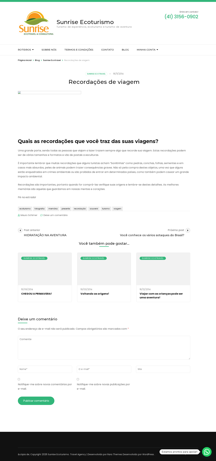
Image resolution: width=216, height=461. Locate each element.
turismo (106, 208)
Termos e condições (78, 49)
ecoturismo (25, 208)
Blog (125, 49)
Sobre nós (49, 49)
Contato (107, 49)
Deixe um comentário (55, 215)
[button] (207, 452)
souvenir (94, 208)
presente (66, 208)
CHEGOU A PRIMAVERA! (36, 294)
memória (53, 208)
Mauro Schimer (29, 215)
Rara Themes (114, 454)
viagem (117, 208)
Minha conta (146, 49)
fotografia (39, 208)
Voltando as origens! (94, 294)
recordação (80, 208)
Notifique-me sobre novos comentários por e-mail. (45, 387)
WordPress (148, 454)
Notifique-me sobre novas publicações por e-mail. (103, 387)
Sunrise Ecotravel (96, 73)
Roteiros (24, 49)
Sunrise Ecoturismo (85, 21)
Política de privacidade (185, 453)
